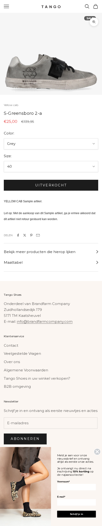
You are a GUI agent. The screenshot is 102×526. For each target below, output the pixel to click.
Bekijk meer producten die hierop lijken (39, 251)
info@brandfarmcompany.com (45, 321)
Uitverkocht (51, 185)
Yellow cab (11, 105)
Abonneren (25, 439)
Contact (11, 345)
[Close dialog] (97, 451)
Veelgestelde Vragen (22, 353)
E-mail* (61, 496)
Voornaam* (63, 481)
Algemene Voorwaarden (26, 370)
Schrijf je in (76, 514)
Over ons (12, 362)
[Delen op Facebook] (18, 235)
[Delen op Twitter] (25, 235)
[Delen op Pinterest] (31, 235)
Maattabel (13, 262)
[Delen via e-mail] (38, 235)
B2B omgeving (17, 386)
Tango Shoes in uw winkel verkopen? (37, 378)
